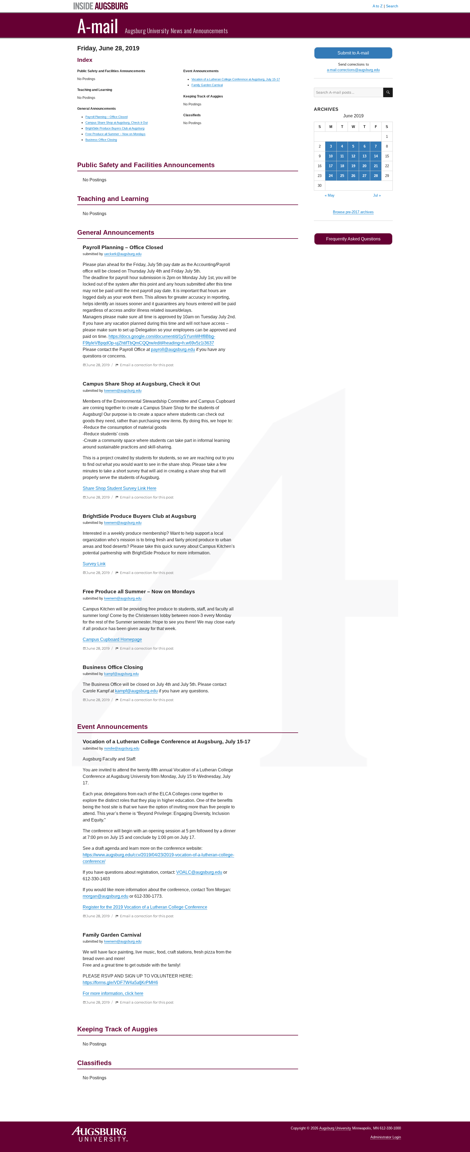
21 (376, 166)
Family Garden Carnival (207, 85)
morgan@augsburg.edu (105, 896)
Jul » (377, 195)
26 (353, 176)
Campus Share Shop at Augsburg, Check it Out (116, 122)
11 (342, 156)
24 (331, 176)
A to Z (378, 6)
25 (342, 176)
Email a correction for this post (147, 365)
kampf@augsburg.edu (121, 674)
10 (331, 156)
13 (364, 156)
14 (376, 156)
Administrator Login (385, 1137)
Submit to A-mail (353, 53)
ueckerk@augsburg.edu (122, 254)
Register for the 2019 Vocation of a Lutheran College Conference (145, 907)
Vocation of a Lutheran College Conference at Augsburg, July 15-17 (235, 79)
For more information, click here (113, 993)
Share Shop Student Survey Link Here (119, 488)
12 (353, 156)
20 (364, 166)
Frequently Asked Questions (353, 239)
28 (376, 176)
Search (392, 6)
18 (342, 166)
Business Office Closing (101, 139)
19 (353, 166)
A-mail (97, 25)
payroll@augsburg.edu (173, 349)
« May (330, 195)
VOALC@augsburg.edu (199, 872)
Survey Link (94, 563)
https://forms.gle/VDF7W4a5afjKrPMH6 (120, 982)
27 (364, 176)
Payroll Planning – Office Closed (106, 116)
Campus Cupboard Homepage (112, 639)
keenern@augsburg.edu (122, 391)
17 (331, 166)
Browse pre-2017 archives (353, 212)
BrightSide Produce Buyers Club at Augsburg (114, 128)
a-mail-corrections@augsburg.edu (353, 70)
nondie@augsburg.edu (121, 748)
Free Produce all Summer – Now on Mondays (115, 134)
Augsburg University (335, 1128)
